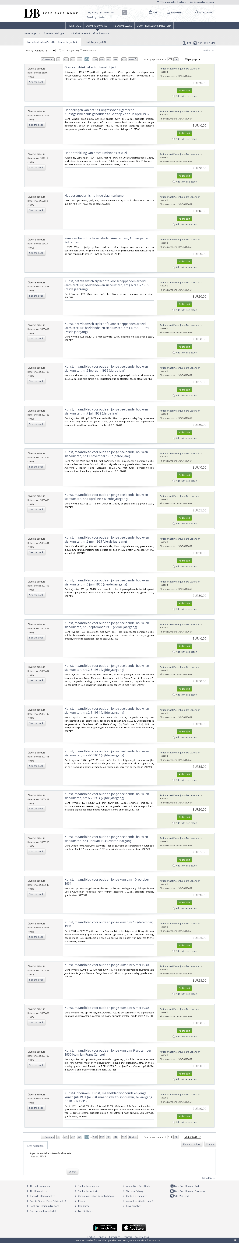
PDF (189, 43)
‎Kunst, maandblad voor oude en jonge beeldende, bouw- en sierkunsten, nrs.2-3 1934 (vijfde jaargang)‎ (107, 668)
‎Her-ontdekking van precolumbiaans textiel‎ (96, 153)
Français (127, 1236)
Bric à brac (83, 1205)
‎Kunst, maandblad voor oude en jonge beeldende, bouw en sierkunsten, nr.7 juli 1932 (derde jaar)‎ (106, 411)
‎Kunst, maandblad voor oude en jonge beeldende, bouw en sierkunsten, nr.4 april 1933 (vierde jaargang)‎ (106, 497)
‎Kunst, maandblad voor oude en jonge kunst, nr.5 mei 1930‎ (107, 965)
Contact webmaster (136, 1196)
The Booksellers (122, 25)
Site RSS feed (181, 1196)
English (91, 1236)
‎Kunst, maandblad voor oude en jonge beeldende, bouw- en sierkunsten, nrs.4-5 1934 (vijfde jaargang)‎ (107, 753)
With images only (70, 50)
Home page (74, 25)
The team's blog (134, 1191)
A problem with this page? (139, 1201)
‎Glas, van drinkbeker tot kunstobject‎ (91, 67)
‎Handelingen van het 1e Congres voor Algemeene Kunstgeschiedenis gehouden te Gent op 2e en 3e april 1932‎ (107, 112)
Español (102, 1236)
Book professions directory (154, 25)
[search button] (124, 12)
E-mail (212, 43)
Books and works (96, 25)
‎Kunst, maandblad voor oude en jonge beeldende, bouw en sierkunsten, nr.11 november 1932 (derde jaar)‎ (106, 454)
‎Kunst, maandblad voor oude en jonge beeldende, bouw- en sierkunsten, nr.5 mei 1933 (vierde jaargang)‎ (107, 539)
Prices (81, 1201)
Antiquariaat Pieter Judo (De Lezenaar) (180, 68)
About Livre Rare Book (138, 1186)
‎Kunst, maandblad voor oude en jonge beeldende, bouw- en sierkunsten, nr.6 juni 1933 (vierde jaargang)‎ (107, 582)
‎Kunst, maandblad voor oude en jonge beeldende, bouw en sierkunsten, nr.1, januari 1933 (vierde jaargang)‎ (106, 839)
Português (114, 1236)
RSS (200, 43)
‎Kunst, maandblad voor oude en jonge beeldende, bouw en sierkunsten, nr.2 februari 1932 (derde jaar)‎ (106, 368)
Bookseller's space (203, 2)
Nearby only (89, 50)
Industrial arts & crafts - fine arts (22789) (52, 42)
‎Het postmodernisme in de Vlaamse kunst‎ (95, 196)
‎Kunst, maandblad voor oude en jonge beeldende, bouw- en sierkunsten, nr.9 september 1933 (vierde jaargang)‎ (107, 625)
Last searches (35, 1145)
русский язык (142, 1236)
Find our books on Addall (42, 1211)
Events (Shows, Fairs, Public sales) (47, 1201)
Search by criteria (95, 17)
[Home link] (50, 13)
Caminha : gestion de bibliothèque (96, 1196)
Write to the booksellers (173, 2)
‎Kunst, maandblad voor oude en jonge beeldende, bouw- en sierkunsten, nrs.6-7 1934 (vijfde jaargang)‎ (107, 796)
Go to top (207, 1177)
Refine (207, 50)
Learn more (153, 1240)
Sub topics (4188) (96, 42)
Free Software (85, 1211)
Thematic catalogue (53, 33)
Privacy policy (133, 1205)
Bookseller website (88, 1191)
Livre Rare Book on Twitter (188, 1186)
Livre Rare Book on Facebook (189, 1191)
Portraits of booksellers (42, 1196)
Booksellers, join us (88, 1186)
